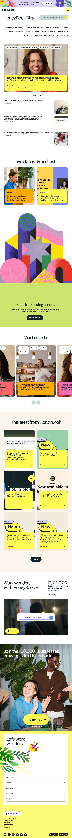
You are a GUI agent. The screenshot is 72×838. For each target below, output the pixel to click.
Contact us (7, 828)
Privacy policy (7, 822)
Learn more (52, 594)
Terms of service (8, 820)
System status (8, 826)
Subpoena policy (8, 824)
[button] (68, 10)
